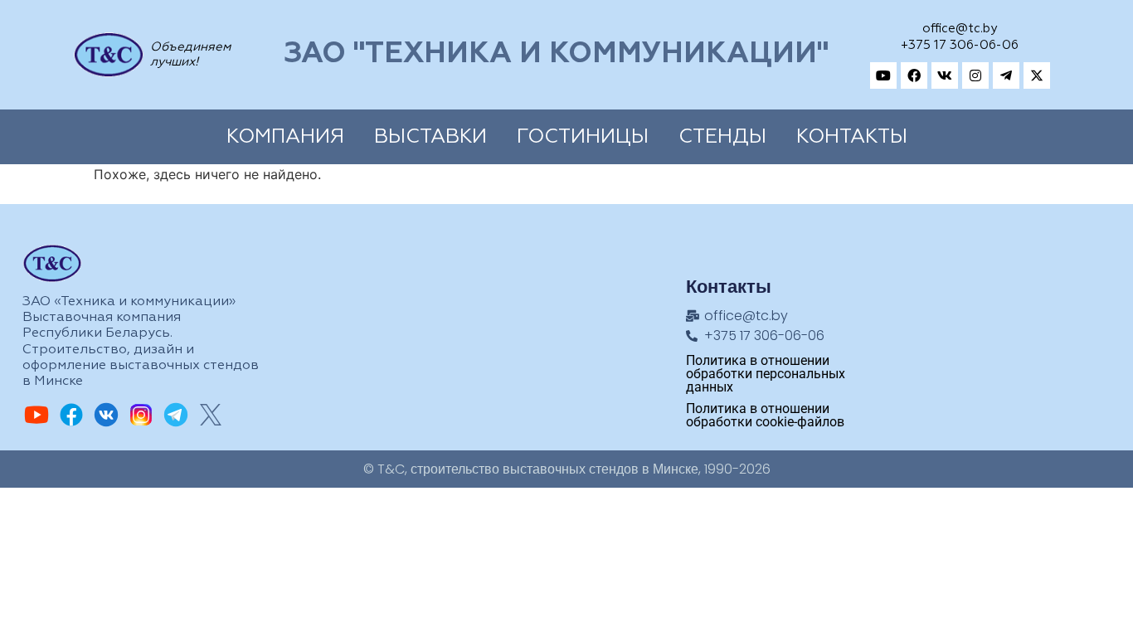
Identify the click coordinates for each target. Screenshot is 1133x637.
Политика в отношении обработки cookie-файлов (765, 415)
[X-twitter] (1037, 75)
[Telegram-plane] (1006, 75)
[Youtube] (883, 75)
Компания (285, 137)
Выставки (430, 137)
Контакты (851, 137)
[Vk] (944, 75)
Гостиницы (583, 137)
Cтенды (722, 137)
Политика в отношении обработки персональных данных (765, 374)
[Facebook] (914, 75)
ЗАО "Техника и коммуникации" (556, 54)
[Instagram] (975, 75)
